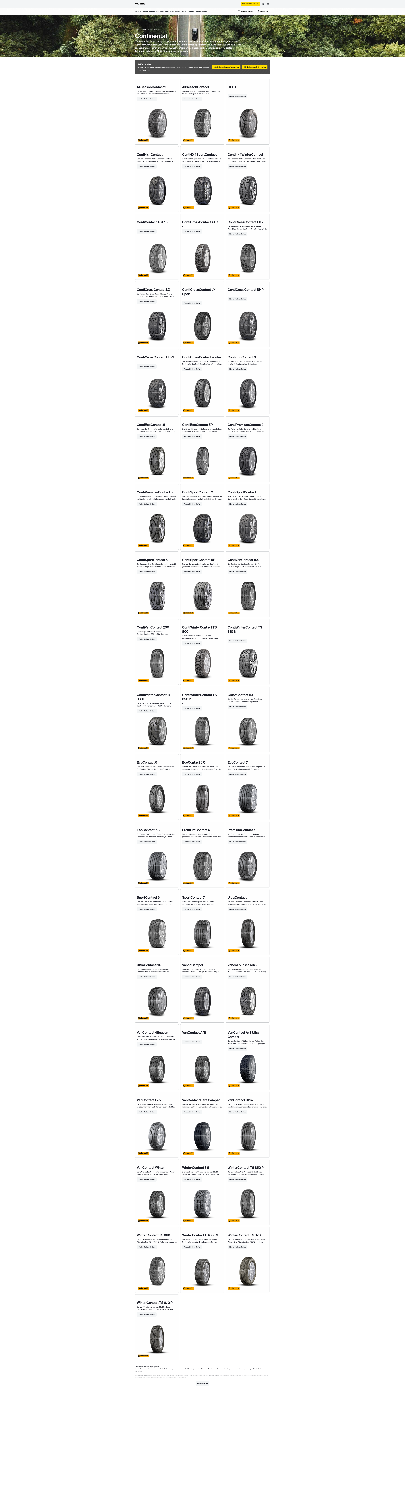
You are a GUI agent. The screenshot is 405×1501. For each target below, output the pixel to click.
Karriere (191, 11)
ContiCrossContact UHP (246, 290)
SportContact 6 (148, 897)
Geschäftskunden (172, 11)
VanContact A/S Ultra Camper (243, 1035)
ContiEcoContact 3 (242, 357)
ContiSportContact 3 (243, 492)
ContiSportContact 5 (152, 560)
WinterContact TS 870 (244, 1235)
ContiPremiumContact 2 (245, 425)
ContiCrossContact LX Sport (199, 292)
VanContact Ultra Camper (201, 1100)
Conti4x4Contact (150, 155)
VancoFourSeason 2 (242, 965)
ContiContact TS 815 (152, 222)
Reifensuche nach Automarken (228, 67)
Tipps (183, 11)
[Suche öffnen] (263, 4)
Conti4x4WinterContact (245, 155)
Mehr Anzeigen (202, 1383)
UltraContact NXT (150, 965)
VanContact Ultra (240, 1100)
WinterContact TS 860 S (200, 1235)
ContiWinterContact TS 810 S (245, 629)
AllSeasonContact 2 (151, 87)
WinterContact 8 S (195, 1168)
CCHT (232, 87)
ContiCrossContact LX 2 (245, 222)
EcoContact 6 (147, 762)
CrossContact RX (240, 695)
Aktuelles (160, 11)
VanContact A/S (194, 1033)
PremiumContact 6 (196, 830)
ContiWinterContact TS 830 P (154, 697)
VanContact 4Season (152, 1033)
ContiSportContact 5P (198, 560)
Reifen (145, 11)
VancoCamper (192, 965)
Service (138, 11)
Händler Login (201, 11)
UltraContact (237, 897)
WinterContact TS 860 (153, 1235)
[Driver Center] (140, 4)
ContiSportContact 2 (197, 492)
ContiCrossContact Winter (201, 357)
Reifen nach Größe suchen (256, 67)
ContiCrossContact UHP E (156, 357)
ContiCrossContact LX (153, 290)
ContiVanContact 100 (243, 560)
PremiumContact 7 (241, 830)
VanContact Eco (149, 1100)
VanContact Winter (151, 1168)
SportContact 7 (193, 897)
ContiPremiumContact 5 (155, 492)
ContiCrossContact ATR (200, 222)
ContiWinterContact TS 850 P (199, 697)
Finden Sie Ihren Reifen (147, 99)
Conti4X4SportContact (199, 155)
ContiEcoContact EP (197, 425)
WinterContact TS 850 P (246, 1168)
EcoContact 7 (238, 762)
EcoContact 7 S (148, 830)
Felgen (152, 11)
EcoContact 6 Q (193, 762)
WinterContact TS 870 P (155, 1303)
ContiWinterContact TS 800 (199, 629)
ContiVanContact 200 (153, 627)
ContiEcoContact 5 (151, 425)
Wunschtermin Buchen (250, 4)
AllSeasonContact (195, 87)
